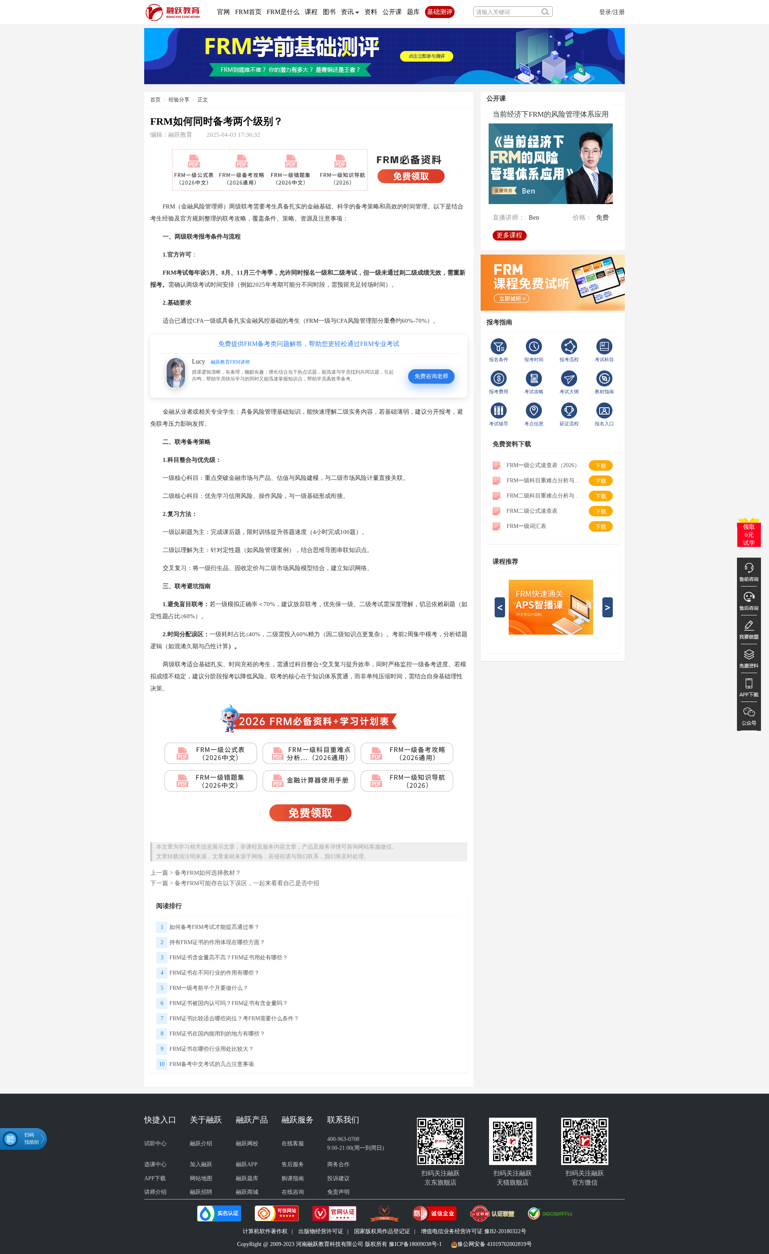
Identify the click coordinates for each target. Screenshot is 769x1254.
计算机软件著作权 (265, 1231)
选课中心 (155, 1164)
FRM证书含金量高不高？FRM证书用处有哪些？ (228, 958)
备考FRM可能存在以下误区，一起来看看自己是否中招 (247, 883)
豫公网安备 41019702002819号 (494, 1244)
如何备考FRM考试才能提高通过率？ (214, 927)
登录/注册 (612, 11)
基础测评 (440, 11)
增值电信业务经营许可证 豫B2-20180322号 (473, 1231)
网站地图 (201, 1178)
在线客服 (293, 1144)
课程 (311, 11)
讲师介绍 (155, 1192)
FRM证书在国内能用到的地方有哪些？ (217, 1034)
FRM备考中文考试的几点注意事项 (211, 1064)
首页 (155, 100)
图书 (329, 11)
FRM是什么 (283, 11)
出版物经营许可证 (320, 1231)
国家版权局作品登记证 (382, 1231)
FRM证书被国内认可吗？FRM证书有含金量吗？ (228, 1003)
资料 (370, 11)
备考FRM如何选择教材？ (208, 872)
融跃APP (247, 1164)
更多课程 (509, 235)
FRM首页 (248, 11)
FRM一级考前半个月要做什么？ (208, 988)
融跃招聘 (201, 1192)
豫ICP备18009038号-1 (415, 1244)
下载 (600, 466)
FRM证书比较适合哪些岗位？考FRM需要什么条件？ (234, 1018)
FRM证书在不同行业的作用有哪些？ (214, 973)
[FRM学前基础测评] (384, 55)
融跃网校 (247, 1144)
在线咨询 (293, 1192)
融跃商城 (247, 1192)
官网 (223, 11)
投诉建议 (338, 1178)
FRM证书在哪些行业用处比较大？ (211, 1049)
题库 (413, 11)
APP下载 (155, 1178)
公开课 (392, 11)
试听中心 (155, 1144)
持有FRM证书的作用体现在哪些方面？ (217, 942)
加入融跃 (201, 1164)
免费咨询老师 (431, 376)
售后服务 (293, 1164)
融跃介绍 (201, 1144)
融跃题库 (247, 1178)
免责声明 (338, 1192)
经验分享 (179, 100)
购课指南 (293, 1178)
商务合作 (338, 1164)
